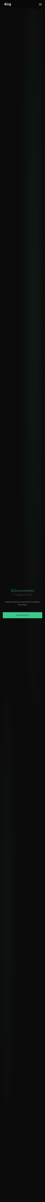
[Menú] (40, 4)
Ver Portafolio (22, 615)
